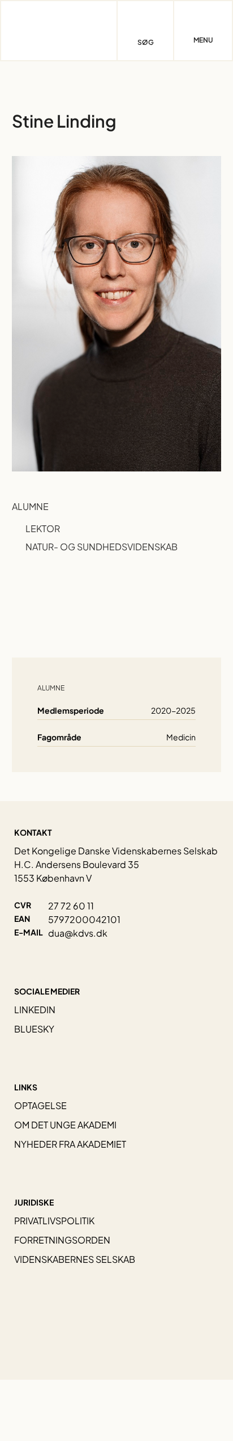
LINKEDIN (34, 1010)
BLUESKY (34, 1029)
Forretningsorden (62, 1240)
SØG (145, 42)
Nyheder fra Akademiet (70, 1144)
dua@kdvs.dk (77, 933)
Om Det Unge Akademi (65, 1125)
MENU (203, 40)
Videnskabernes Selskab (74, 1259)
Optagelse (40, 1105)
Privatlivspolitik (54, 1221)
